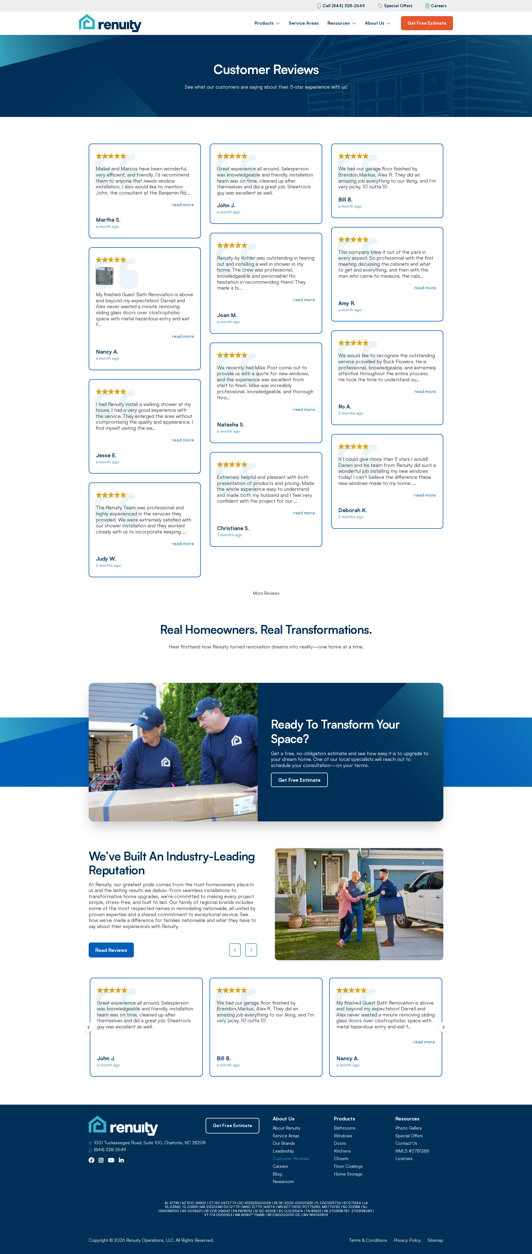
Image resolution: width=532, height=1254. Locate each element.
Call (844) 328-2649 (344, 5)
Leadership (283, 1151)
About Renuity (286, 1128)
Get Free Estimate (427, 23)
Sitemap (435, 1240)
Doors (340, 1143)
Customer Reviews (291, 1158)
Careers (438, 5)
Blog (277, 1174)
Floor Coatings (348, 1166)
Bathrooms (344, 1128)
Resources (339, 23)
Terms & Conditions (368, 1240)
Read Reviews (111, 950)
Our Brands (284, 1143)
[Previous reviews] (235, 950)
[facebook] (91, 1161)
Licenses (404, 1158)
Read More (183, 204)
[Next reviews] (251, 950)
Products (264, 23)
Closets (341, 1158)
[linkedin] (121, 1161)
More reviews (266, 593)
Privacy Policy (407, 1240)
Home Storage (348, 1174)
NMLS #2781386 (412, 1151)
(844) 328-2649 (110, 1149)
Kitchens (342, 1151)
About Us (374, 23)
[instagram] (101, 1161)
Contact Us (406, 1143)
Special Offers (398, 5)
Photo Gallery (408, 1128)
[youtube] (111, 1161)
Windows (343, 1135)
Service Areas (304, 23)
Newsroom (283, 1181)
